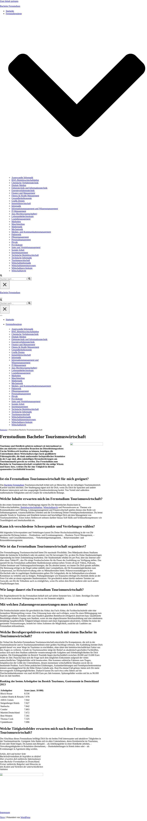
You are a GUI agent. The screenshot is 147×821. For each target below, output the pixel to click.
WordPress (25, 817)
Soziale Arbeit (17, 250)
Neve (2, 817)
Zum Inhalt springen (9, 1)
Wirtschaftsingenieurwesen (23, 265)
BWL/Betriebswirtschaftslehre (25, 180)
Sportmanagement (19, 252)
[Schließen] (4, 285)
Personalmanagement (21, 239)
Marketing (16, 221)
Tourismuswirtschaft (20, 260)
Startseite (10, 11)
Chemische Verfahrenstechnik (24, 183)
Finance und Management (23, 193)
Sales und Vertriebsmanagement (25, 247)
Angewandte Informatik (22, 177)
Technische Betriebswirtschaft (25, 255)
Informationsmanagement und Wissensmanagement (34, 208)
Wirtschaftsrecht (18, 270)
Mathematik (16, 226)
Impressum (5, 812)
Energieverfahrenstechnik (23, 190)
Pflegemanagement (20, 237)
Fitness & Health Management (25, 195)
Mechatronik (17, 229)
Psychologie (17, 245)
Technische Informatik (21, 258)
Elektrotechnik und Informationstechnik (29, 188)
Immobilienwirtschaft (21, 203)
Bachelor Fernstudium (14, 485)
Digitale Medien (18, 185)
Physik (14, 242)
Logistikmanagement (20, 219)
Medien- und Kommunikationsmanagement (31, 232)
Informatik (16, 206)
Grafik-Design (18, 201)
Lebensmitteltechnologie (22, 216)
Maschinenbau (18, 224)
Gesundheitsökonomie (21, 198)
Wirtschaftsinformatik (21, 263)
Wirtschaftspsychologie (21, 268)
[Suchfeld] (1, 275)
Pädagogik (16, 234)
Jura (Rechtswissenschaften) (24, 214)
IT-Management (18, 211)
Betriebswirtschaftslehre (31, 507)
